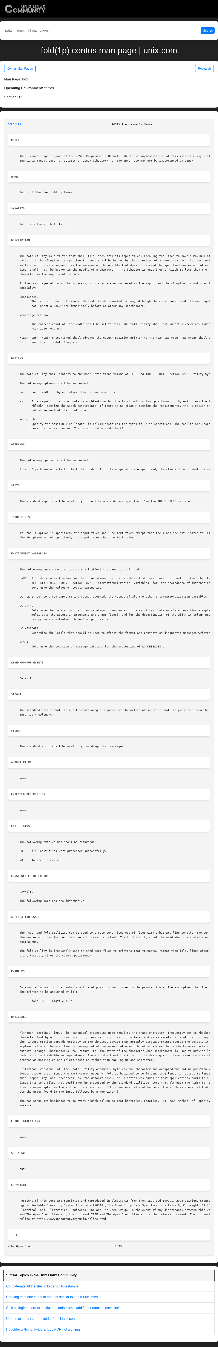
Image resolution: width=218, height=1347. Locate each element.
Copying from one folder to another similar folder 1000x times (52, 1297)
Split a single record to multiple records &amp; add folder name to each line (62, 1308)
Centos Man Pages (20, 68)
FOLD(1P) (14, 124)
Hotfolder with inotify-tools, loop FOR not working (43, 1329)
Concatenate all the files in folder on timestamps (42, 1286)
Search (208, 30)
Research (204, 68)
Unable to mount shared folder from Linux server (42, 1319)
